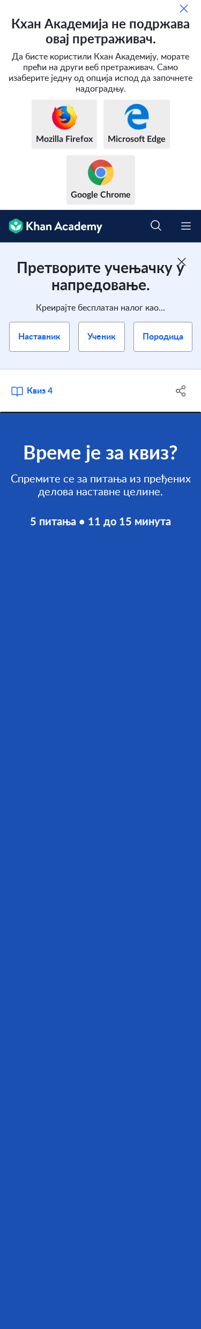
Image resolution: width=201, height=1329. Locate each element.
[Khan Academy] (51, 226)
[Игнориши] (183, 8)
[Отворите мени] (186, 226)
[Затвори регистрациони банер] (181, 262)
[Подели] (181, 391)
